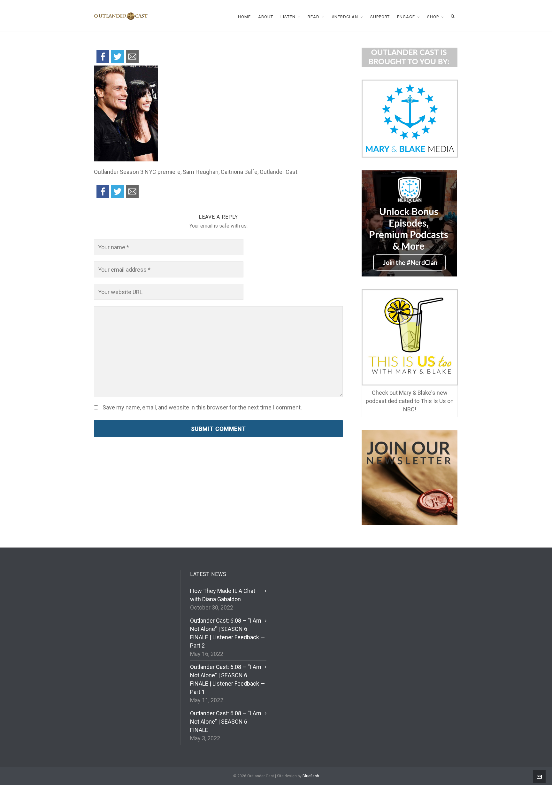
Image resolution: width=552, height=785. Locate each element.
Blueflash (311, 776)
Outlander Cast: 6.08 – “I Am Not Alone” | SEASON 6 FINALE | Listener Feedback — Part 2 (227, 633)
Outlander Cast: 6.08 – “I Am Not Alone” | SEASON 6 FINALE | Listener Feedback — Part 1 (227, 679)
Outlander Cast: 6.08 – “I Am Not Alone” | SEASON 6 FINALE (225, 721)
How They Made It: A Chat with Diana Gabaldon (222, 594)
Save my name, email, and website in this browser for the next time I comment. (202, 407)
